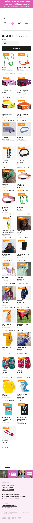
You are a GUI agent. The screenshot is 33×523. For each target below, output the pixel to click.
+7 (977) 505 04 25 (7, 508)
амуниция (19, 25)
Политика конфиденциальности (11, 499)
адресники (12, 25)
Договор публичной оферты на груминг (14, 496)
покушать (26, 25)
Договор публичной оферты (10, 494)
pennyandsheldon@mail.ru (9, 505)
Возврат (4, 492)
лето (5, 25)
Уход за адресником (8, 489)
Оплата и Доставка (8, 485)
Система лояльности (8, 487)
